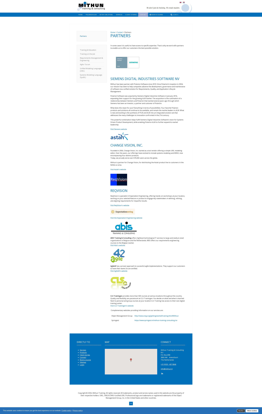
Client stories (85, 355)
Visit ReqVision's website (119, 205)
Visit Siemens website (118, 129)
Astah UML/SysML (106, 15)
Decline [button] (241, 411)
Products (83, 352)
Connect (83, 357)
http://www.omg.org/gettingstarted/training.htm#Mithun (156, 316)
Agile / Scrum (85, 64)
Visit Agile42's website (118, 271)
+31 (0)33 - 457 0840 (168, 364)
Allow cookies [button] (252, 411)
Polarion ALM (91, 15)
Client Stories (131, 15)
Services (119, 15)
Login (82, 365)
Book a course (85, 360)
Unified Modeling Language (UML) (90, 69)
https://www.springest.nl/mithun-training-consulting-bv (155, 320)
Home (80, 15)
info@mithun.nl (167, 369)
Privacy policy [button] (78, 410)
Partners (83, 36)
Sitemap (83, 362)
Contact (143, 15)
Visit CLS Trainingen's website (122, 306)
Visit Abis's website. (117, 245)
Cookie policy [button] (66, 410)
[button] (131, 360)
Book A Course (157, 15)
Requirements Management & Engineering (91, 59)
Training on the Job (87, 54)
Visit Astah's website (118, 169)
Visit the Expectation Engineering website (126, 218)
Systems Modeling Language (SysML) (91, 76)
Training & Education (88, 50)
